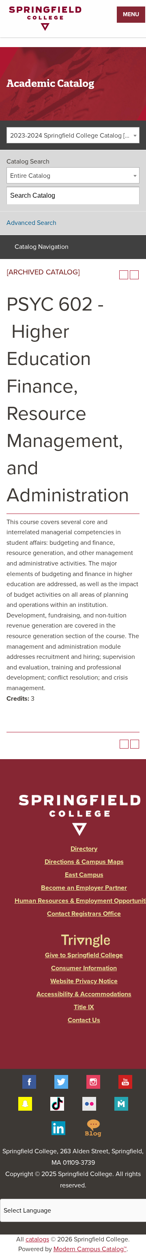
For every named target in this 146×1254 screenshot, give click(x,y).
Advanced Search (31, 223)
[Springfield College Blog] (93, 1128)
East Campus (84, 875)
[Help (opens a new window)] (134, 274)
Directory (84, 849)
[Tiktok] (57, 1103)
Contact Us (84, 1020)
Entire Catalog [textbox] (30, 176)
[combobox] (73, 135)
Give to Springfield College (84, 955)
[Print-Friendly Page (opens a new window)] (123, 274)
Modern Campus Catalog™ (90, 1249)
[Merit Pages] (121, 1103)
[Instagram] (93, 1081)
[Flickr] (89, 1103)
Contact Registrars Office (84, 914)
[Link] (45, 29)
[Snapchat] (25, 1103)
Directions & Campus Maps (84, 862)
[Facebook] (29, 1081)
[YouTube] (125, 1081)
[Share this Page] (113, 274)
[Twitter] (61, 1081)
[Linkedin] (58, 1128)
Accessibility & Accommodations (83, 994)
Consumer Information (84, 968)
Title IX (84, 1007)
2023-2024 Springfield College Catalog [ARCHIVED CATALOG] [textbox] (74, 136)
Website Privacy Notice (84, 981)
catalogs (37, 1239)
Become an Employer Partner (84, 888)
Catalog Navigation (42, 247)
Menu (131, 14)
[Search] (131, 196)
